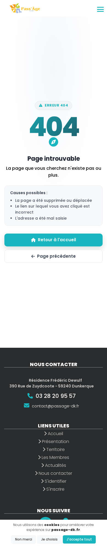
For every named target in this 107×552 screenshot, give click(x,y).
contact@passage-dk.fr (55, 406)
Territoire (55, 449)
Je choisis (49, 539)
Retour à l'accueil (57, 240)
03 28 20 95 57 (56, 396)
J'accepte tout (79, 539)
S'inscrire (54, 489)
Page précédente (56, 256)
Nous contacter (55, 473)
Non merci (23, 539)
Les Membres (55, 457)
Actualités (55, 465)
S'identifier (55, 481)
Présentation (55, 441)
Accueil (55, 433)
